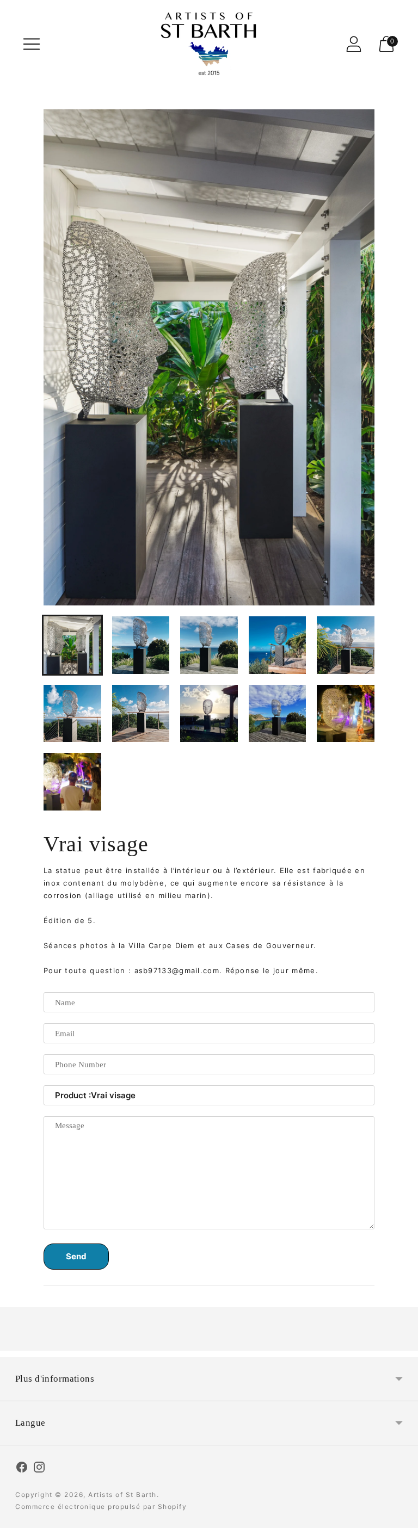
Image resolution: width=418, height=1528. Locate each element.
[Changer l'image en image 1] (72, 645)
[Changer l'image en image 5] (345, 645)
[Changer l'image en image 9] (277, 714)
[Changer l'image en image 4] (277, 645)
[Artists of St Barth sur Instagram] (39, 1469)
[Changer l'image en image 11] (72, 782)
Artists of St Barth (122, 1494)
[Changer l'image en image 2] (141, 645)
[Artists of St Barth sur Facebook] (21, 1469)
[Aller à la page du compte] (354, 44)
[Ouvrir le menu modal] (31, 44)
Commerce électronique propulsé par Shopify (101, 1506)
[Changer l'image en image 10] (345, 714)
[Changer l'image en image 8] (209, 714)
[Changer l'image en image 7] (141, 714)
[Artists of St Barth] (209, 44)
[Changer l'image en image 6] (72, 714)
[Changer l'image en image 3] (209, 645)
